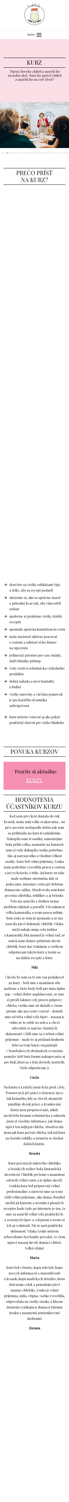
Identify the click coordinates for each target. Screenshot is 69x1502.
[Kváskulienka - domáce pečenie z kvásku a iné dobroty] (34, 15)
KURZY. (34, 780)
